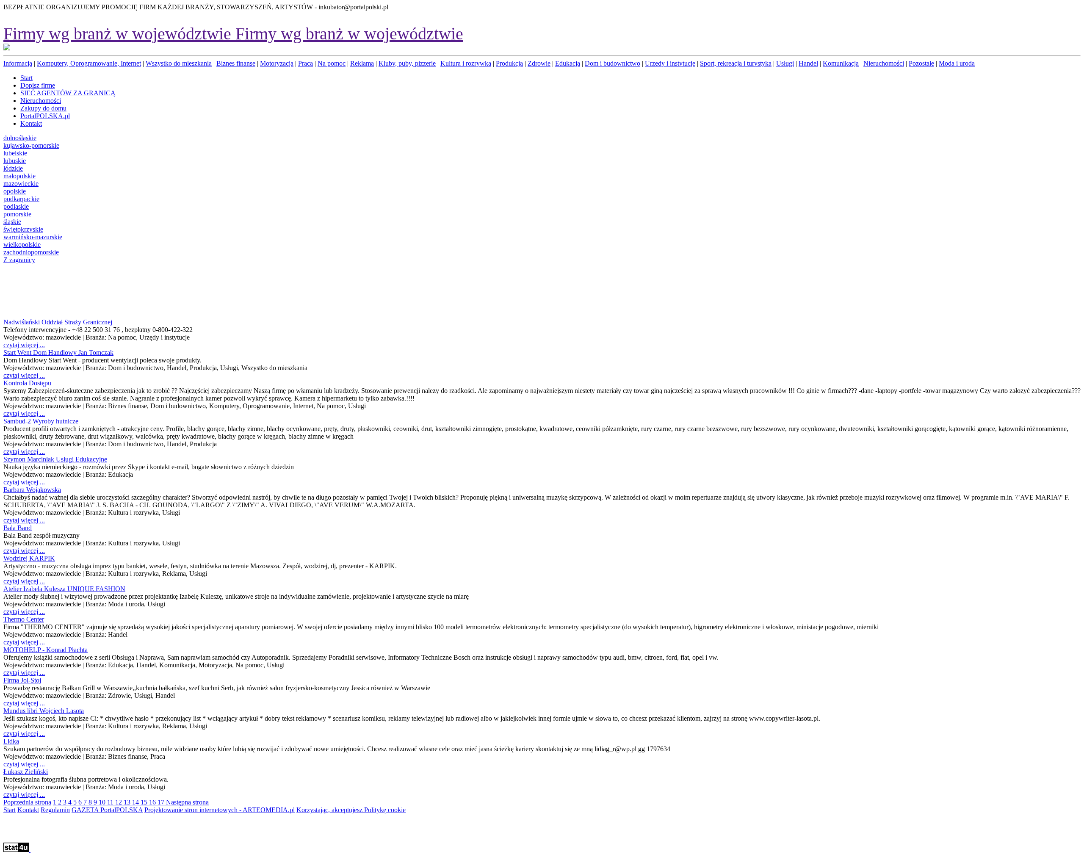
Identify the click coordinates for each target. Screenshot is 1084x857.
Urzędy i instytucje (670, 63)
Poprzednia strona (27, 802)
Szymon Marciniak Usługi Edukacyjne (55, 459)
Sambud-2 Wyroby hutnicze (40, 421)
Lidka (11, 741)
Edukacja (567, 63)
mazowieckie (21, 183)
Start (9, 809)
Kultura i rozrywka (465, 63)
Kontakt (28, 809)
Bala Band (17, 527)
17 (162, 802)
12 (119, 802)
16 (153, 802)
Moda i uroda (957, 63)
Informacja (17, 63)
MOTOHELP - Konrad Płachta (45, 649)
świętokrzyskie (23, 229)
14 (136, 802)
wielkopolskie (22, 244)
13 (128, 802)
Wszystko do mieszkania (179, 63)
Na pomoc (332, 63)
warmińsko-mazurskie (32, 237)
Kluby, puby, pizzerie (407, 63)
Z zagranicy (19, 259)
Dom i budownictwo (612, 63)
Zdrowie (539, 63)
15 (145, 802)
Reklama (362, 63)
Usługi (785, 63)
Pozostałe (921, 63)
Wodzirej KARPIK (29, 558)
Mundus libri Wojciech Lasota (43, 710)
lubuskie (14, 160)
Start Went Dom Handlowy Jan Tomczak (58, 352)
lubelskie (15, 153)
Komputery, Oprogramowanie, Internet (89, 63)
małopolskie (19, 176)
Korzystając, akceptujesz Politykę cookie (351, 809)
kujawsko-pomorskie (31, 145)
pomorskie (17, 214)
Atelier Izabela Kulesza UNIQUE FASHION (64, 588)
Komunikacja (841, 63)
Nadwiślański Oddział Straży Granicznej (57, 322)
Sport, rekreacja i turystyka (736, 63)
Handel (808, 63)
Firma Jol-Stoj (22, 680)
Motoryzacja (276, 63)
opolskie (14, 191)
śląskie (12, 221)
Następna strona (187, 802)
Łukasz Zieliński (25, 771)
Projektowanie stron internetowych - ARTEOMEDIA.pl (219, 809)
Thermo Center (23, 619)
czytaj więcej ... (24, 344)
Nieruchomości (883, 63)
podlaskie (16, 206)
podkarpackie (21, 198)
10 (103, 802)
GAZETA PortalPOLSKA (107, 809)
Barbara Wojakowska (32, 489)
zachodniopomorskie (31, 252)
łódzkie (13, 168)
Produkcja (509, 63)
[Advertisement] (29, 290)
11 (111, 802)
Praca (305, 63)
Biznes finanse (235, 63)
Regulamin (55, 809)
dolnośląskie (19, 137)
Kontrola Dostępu (27, 383)
